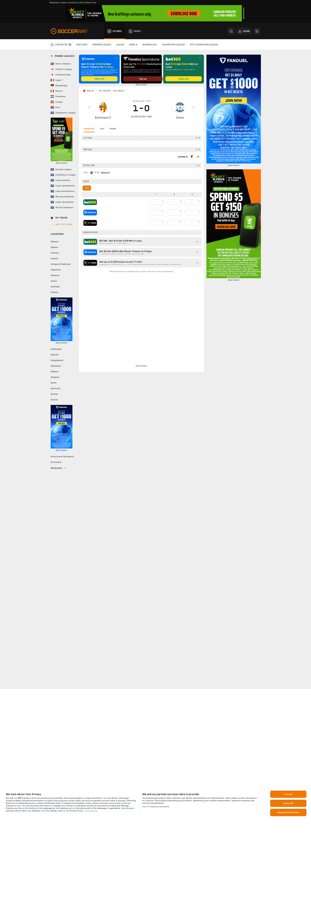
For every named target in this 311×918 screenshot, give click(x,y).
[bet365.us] (90, 202)
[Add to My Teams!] (89, 107)
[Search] (231, 31)
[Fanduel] (90, 212)
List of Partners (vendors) (155, 806)
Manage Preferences (288, 812)
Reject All (288, 803)
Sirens (180, 117)
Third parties (90, 810)
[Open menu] (257, 31)
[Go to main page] (71, 31)
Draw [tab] (112, 128)
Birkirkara (101, 117)
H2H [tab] (102, 128)
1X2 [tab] (87, 188)
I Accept (288, 794)
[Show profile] (103, 107)
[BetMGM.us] (90, 223)
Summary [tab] (89, 128)
